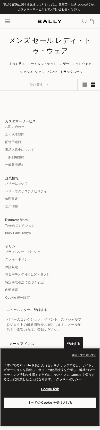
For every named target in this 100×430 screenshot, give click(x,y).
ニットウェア (82, 64)
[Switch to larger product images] (85, 85)
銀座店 (63, 4)
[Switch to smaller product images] (93, 85)
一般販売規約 (15, 165)
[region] (50, 387)
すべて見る (17, 64)
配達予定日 (13, 142)
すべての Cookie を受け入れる (50, 402)
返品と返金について (19, 150)
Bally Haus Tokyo (18, 233)
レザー (64, 64)
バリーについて (16, 183)
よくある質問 (15, 134)
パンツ (52, 72)
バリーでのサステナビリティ (26, 191)
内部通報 (11, 290)
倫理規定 (11, 199)
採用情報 (11, 206)
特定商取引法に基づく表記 (24, 282)
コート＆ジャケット (42, 64)
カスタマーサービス (31, 9)
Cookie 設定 (50, 389)
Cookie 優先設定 (17, 297)
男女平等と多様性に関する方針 (27, 274)
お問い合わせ (15, 127)
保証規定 (11, 267)
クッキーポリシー (18, 259)
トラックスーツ (71, 72)
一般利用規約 (15, 157)
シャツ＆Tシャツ (32, 72)
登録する (73, 344)
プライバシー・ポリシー (23, 252)
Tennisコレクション (20, 225)
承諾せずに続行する (84, 355)
